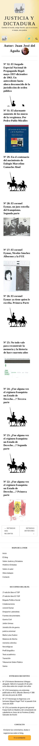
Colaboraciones (8, 604)
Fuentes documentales (11, 616)
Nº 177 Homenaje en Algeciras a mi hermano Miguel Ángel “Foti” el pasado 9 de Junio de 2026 (19, 701)
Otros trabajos (7, 573)
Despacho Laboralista (10, 612)
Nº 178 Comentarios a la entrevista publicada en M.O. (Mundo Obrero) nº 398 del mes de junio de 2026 (18, 692)
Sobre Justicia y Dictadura (12, 561)
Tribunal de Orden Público (12, 662)
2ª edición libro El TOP (11, 596)
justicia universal (8, 631)
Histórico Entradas (9, 565)
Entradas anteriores (29, 530)
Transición (6, 658)
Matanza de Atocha (9, 639)
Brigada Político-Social (11, 600)
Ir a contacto (19, 738)
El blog (5, 557)
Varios (4, 666)
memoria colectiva (9, 643)
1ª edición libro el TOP (11, 592)
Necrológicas (7, 647)
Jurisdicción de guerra (11, 627)
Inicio (4, 553)
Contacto (5, 577)
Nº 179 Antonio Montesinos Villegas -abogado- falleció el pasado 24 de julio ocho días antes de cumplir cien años (17, 684)
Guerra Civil (7, 619)
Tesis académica (8, 654)
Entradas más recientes (10, 530)
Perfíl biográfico (8, 650)
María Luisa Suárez (9, 635)
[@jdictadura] (29, 38)
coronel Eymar (8, 608)
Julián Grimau (7, 623)
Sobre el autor (7, 569)
